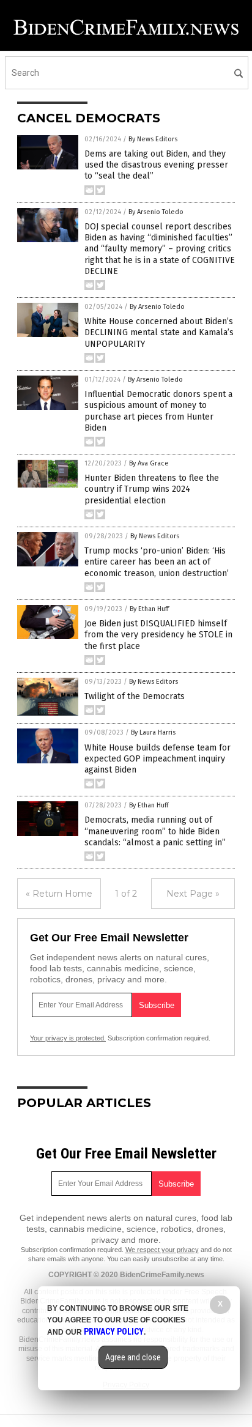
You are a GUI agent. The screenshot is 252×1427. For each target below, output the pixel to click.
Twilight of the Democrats (134, 696)
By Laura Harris (153, 732)
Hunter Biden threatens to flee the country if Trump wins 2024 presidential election (151, 489)
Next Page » (193, 893)
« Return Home (59, 893)
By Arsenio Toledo (155, 212)
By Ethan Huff (149, 609)
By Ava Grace (149, 463)
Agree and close (133, 1357)
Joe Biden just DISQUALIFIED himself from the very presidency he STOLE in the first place (158, 634)
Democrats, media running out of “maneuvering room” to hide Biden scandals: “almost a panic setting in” (155, 831)
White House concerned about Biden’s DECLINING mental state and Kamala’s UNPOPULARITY (159, 332)
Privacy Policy (114, 1331)
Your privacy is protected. (68, 1038)
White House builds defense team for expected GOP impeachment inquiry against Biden (157, 759)
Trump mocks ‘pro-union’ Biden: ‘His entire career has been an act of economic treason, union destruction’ (156, 562)
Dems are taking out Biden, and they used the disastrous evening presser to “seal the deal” (156, 165)
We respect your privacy (162, 1249)
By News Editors (152, 139)
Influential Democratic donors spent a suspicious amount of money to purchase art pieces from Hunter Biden (158, 411)
